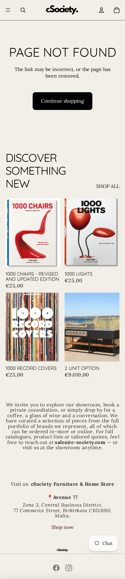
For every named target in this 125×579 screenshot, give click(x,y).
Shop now (62, 527)
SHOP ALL (107, 186)
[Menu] (8, 10)
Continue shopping (62, 101)
